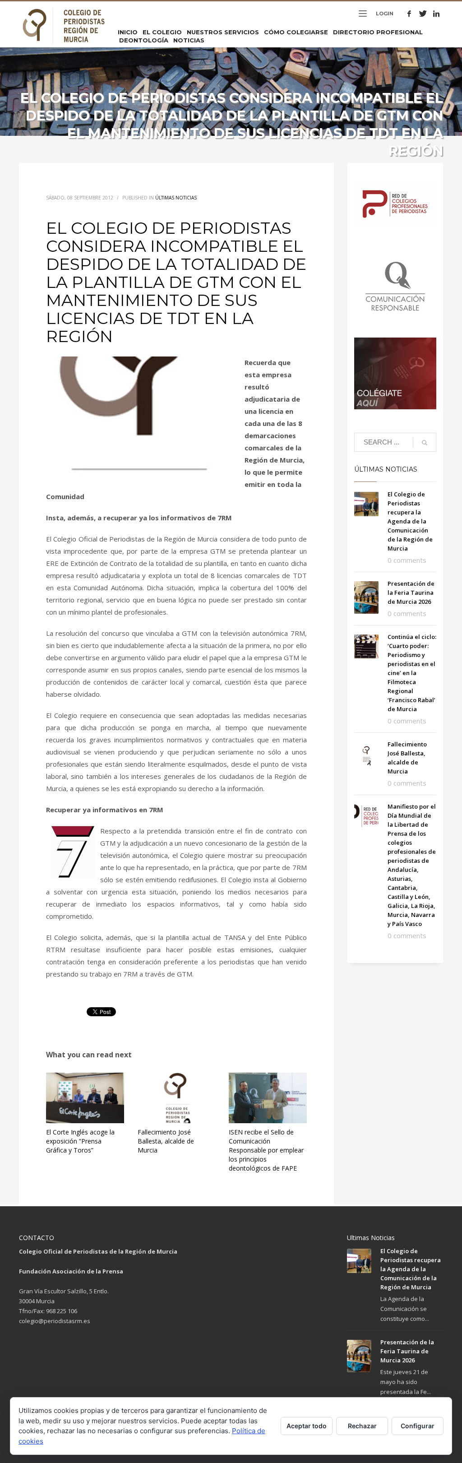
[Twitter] (423, 13)
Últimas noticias (176, 197)
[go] (424, 442)
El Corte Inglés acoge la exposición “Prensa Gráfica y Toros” (80, 1141)
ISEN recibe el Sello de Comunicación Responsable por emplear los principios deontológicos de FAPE (266, 1150)
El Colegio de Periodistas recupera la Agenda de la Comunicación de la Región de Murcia (410, 521)
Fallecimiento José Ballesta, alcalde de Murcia (166, 1141)
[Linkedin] (436, 13)
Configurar (417, 1426)
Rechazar (362, 1426)
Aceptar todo (306, 1426)
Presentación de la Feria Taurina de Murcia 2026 (411, 592)
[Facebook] (409, 13)
